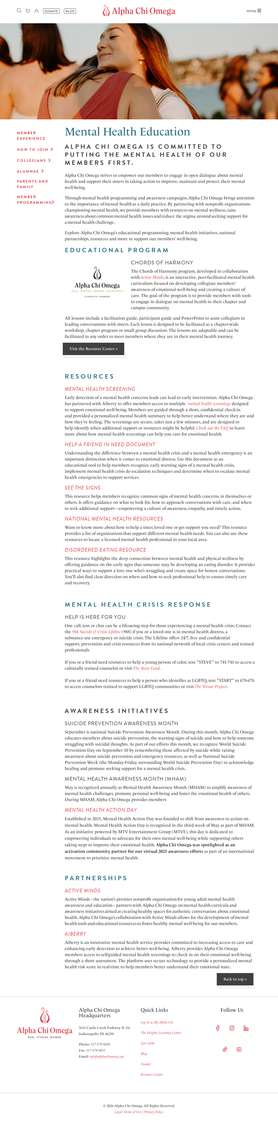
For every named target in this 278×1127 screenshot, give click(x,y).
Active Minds (152, 277)
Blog (144, 1054)
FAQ (224, 428)
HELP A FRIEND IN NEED (95, 444)
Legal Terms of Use (128, 1112)
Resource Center (152, 1074)
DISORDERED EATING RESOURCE (105, 550)
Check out (204, 428)
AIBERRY (75, 934)
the (216, 428)
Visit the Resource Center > (93, 348)
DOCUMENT (140, 444)
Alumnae (28, 171)
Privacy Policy (153, 1112)
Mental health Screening (100, 389)
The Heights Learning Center (161, 1033)
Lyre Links (148, 1043)
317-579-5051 (95, 1050)
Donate (146, 1064)
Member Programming (33, 199)
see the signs (83, 488)
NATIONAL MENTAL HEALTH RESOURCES (114, 519)
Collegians (31, 160)
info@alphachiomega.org (107, 1056)
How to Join (32, 149)
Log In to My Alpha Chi (157, 1022)
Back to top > (235, 979)
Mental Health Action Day (101, 810)
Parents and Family (33, 184)
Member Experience (31, 135)
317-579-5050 (100, 1044)
